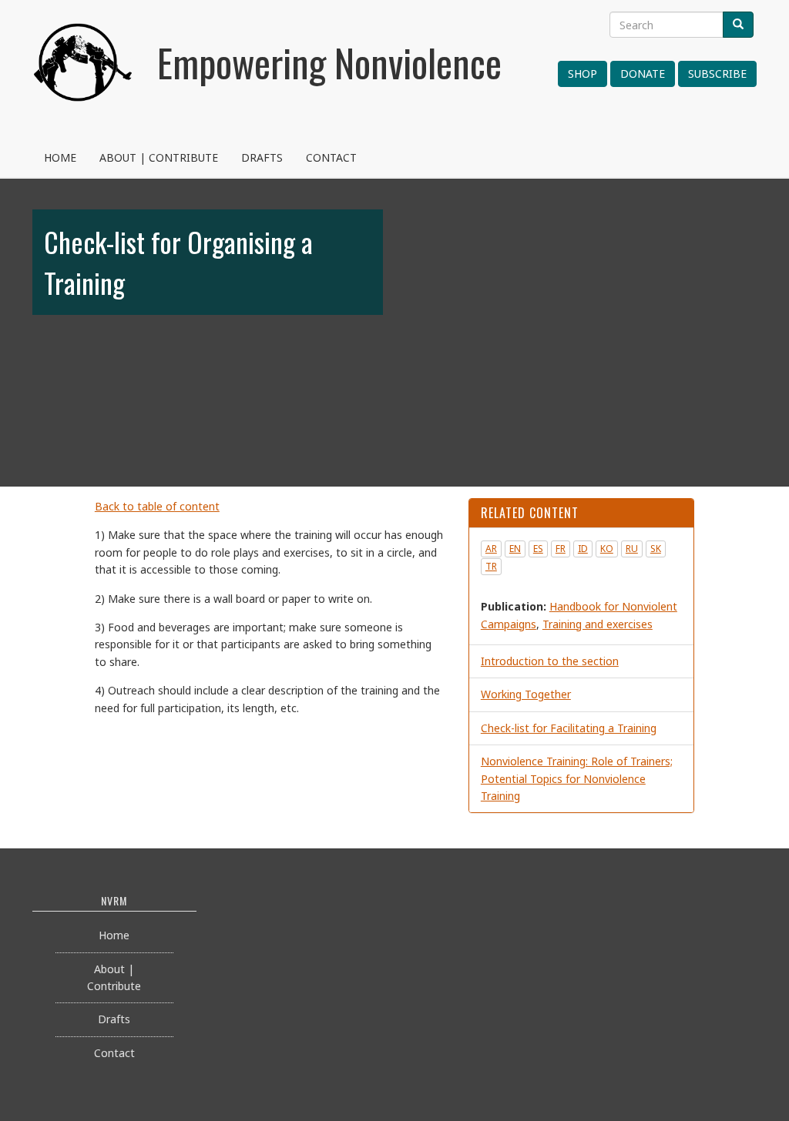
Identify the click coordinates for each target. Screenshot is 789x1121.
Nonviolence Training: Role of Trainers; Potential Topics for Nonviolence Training (577, 778)
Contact (331, 157)
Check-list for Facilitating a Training (568, 728)
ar (491, 548)
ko (606, 548)
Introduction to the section (550, 661)
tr (491, 566)
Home (60, 157)
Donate (642, 73)
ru (632, 548)
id (583, 548)
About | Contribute (158, 157)
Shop (582, 73)
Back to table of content (157, 506)
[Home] (83, 81)
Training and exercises (597, 624)
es (538, 548)
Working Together (526, 694)
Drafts (262, 157)
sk (655, 548)
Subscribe (717, 73)
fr (561, 548)
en (515, 548)
